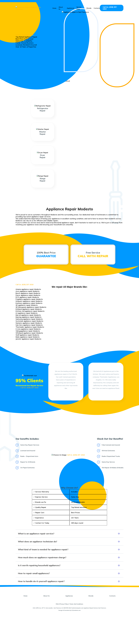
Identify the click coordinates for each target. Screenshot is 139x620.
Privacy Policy (64, 604)
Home (54, 8)
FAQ (57, 604)
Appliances (70, 8)
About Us (46, 596)
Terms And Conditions (76, 604)
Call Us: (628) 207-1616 (110, 8)
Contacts (97, 8)
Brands (89, 8)
